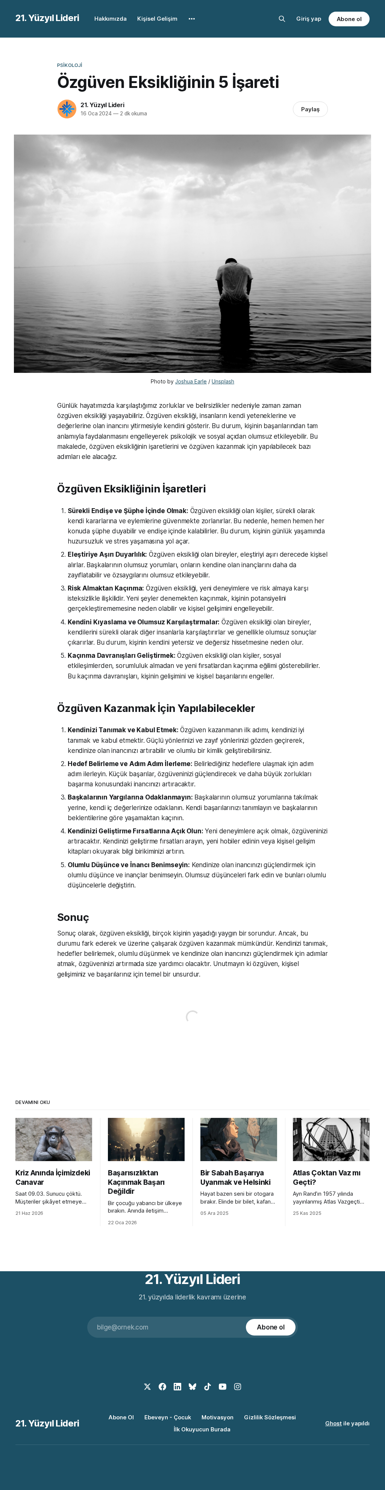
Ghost (333, 1423)
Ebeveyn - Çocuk (167, 1417)
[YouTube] (222, 1386)
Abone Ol (121, 1417)
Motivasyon (217, 1417)
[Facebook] (162, 1386)
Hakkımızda (110, 18)
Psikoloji (69, 65)
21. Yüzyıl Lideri (47, 17)
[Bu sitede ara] (282, 19)
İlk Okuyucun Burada (202, 1429)
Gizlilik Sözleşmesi (270, 1417)
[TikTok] (207, 1386)
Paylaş (310, 109)
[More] (192, 19)
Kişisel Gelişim (157, 18)
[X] (147, 1386)
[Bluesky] (192, 1386)
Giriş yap (308, 18)
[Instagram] (237, 1386)
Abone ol (349, 19)
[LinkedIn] (177, 1386)
